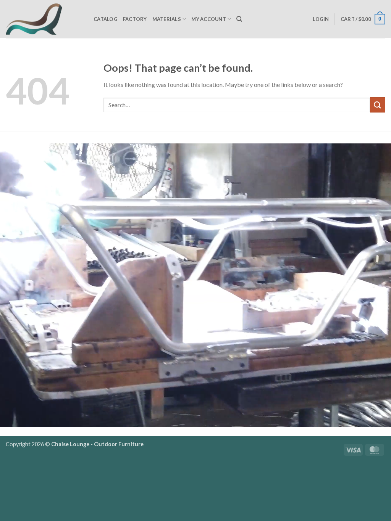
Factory (135, 19)
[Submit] (377, 104)
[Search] (239, 19)
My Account (208, 19)
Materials (166, 19)
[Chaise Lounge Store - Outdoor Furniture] (44, 19)
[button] (321, 19)
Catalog (106, 19)
